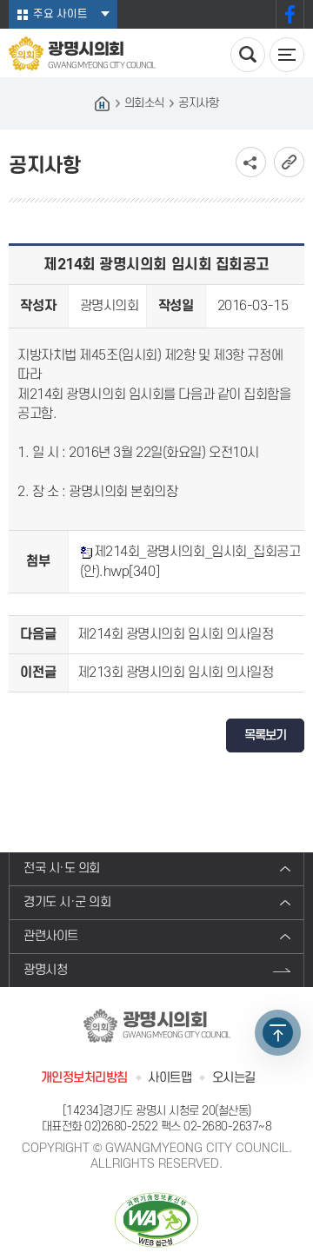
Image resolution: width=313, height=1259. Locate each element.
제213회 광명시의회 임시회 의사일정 (175, 672)
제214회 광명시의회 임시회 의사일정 (175, 634)
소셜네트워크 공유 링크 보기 (251, 162)
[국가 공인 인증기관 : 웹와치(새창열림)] (156, 1219)
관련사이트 (50, 936)
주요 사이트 (60, 14)
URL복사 (289, 162)
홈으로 (102, 103)
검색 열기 (247, 54)
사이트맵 (169, 1077)
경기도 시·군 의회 (67, 902)
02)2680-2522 (120, 1126)
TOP (278, 1032)
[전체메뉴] (287, 54)
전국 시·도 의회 (61, 868)
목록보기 (265, 735)
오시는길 (234, 1077)
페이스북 (290, 14)
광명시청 (45, 970)
